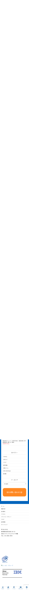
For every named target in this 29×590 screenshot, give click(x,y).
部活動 (4, 473)
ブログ (4, 462)
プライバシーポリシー (6, 516)
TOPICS (5, 456)
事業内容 (3, 509)
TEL (26, 588)
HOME (8, 588)
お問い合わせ (20, 588)
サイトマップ (4, 524)
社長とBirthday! (7, 471)
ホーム (2, 506)
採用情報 (3, 522)
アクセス (3, 514)
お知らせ (5, 459)
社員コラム (5, 468)
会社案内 (3, 511)
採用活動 (5, 465)
